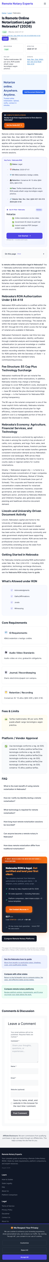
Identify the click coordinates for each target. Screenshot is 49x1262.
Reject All (24, 1250)
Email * (13, 1078)
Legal (10, 13)
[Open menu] (45, 3)
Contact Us (6, 1217)
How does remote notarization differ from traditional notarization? (22, 847)
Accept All (24, 1257)
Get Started (23, 236)
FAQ (3, 1187)
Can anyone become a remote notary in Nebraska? (21, 835)
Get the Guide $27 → (14, 125)
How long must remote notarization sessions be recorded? (23, 823)
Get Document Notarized (34, 92)
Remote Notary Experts (17, 3)
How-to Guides (7, 1179)
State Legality (7, 1183)
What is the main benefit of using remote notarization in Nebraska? (21, 787)
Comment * (15, 1041)
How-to (14, 39)
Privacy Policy (7, 1210)
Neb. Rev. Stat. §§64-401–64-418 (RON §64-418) (23, 35)
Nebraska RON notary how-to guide (24, 572)
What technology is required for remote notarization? (21, 811)
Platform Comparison (9, 1195)
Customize (24, 1243)
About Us (5, 1191)
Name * (13, 1066)
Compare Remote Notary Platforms (19, 938)
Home (4, 13)
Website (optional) (17, 1090)
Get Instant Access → (19, 909)
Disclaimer (5, 1214)
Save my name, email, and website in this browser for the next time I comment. (25, 1103)
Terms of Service (8, 1206)
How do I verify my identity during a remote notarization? (22, 799)
